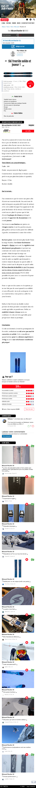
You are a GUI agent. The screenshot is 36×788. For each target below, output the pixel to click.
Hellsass (10, 419)
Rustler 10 (23, 26)
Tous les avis (29, 409)
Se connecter (7, 436)
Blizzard (16, 26)
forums (14, 23)
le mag (3, 23)
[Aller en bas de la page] (33, 782)
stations (8, 23)
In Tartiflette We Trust (28, 23)
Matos (4, 26)
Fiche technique (6, 35)
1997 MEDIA (4, 786)
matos (18, 23)
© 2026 (22, 786)
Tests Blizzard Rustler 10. (13, 41)
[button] (30, 19)
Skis (12, 26)
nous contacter (31, 786)
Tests (8, 26)
